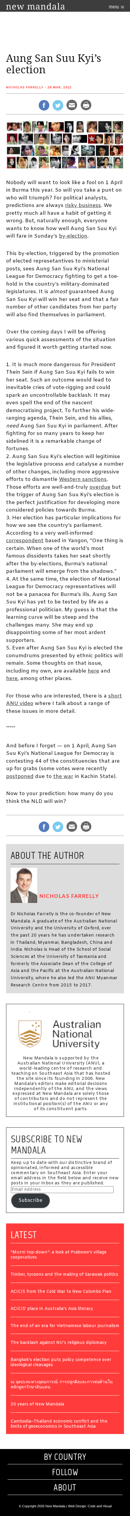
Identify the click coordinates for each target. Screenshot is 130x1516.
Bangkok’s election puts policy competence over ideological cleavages (61, 1363)
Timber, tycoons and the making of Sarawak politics (64, 1275)
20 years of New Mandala (37, 1404)
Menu (114, 7)
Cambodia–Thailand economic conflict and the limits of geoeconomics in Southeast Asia (59, 1424)
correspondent (25, 540)
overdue (99, 487)
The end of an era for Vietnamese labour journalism (65, 1326)
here (93, 671)
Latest (24, 1235)
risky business (83, 205)
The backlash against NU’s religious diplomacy (59, 1343)
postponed (20, 776)
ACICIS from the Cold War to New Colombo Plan (61, 1292)
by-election (73, 236)
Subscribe (30, 1200)
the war (63, 776)
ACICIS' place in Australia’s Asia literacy (52, 1309)
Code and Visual (100, 1506)
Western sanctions (83, 479)
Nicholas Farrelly (25, 88)
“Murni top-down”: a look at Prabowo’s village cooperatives (58, 1255)
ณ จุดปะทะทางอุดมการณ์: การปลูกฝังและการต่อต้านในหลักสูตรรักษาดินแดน (62, 1385)
